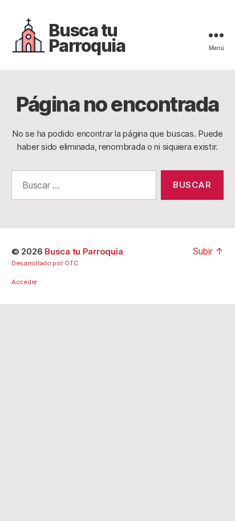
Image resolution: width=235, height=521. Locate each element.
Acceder (24, 282)
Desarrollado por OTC (44, 263)
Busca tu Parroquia (86, 38)
